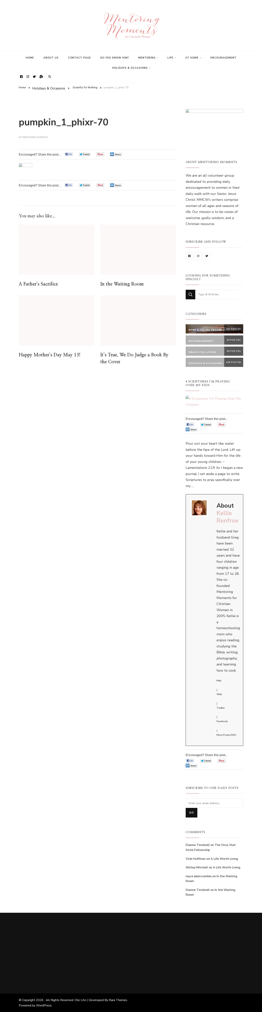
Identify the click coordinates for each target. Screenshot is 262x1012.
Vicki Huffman (196, 859)
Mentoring (147, 58)
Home (30, 58)
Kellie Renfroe (227, 517)
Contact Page (79, 58)
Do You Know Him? (114, 58)
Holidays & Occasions (130, 68)
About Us (51, 58)
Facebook (222, 721)
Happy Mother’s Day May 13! (50, 355)
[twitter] (207, 256)
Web (219, 694)
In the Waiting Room (122, 284)
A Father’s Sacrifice (38, 284)
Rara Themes (118, 1000)
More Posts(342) (226, 735)
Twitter (221, 708)
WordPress (44, 1005)
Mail (219, 680)
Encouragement (223, 58)
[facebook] (189, 256)
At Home (192, 58)
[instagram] (198, 256)
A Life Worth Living (224, 859)
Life (170, 58)
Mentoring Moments (35, 137)
